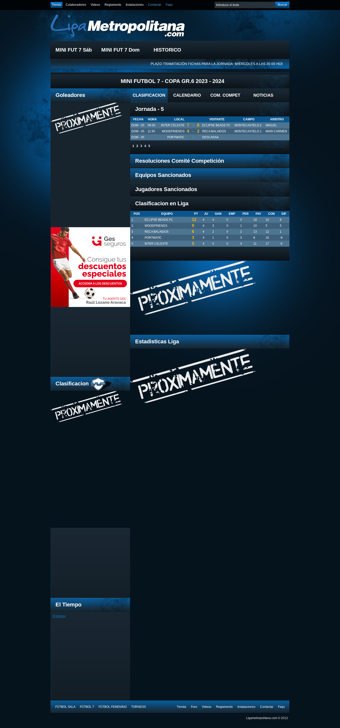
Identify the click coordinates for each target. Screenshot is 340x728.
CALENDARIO (187, 95)
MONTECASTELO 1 (248, 131)
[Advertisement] (92, 342)
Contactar (154, 4)
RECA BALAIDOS (214, 131)
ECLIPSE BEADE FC (216, 125)
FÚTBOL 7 (87, 707)
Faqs (169, 4)
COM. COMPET (225, 95)
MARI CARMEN (276, 131)
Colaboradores (76, 4)
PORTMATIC (175, 137)
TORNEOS (138, 707)
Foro (194, 707)
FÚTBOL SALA (65, 707)
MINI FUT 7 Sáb (74, 50)
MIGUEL (271, 125)
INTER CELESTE (172, 125)
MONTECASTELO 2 (248, 125)
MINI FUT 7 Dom (120, 50)
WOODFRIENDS (173, 131)
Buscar (282, 4)
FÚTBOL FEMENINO (113, 707)
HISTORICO (167, 50)
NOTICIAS (263, 95)
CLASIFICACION (149, 95)
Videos (95, 4)
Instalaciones (135, 4)
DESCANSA (210, 137)
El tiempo (59, 616)
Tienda (56, 4)
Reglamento (113, 4)
